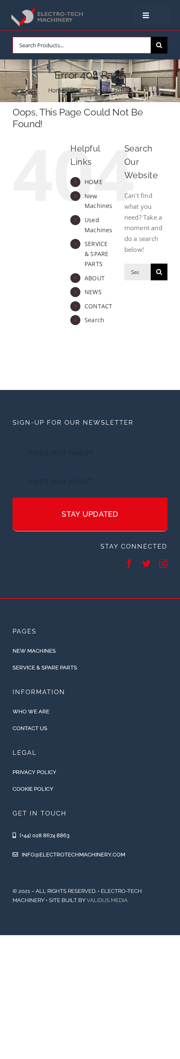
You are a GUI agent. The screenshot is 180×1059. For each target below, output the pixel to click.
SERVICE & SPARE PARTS (97, 254)
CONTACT (99, 306)
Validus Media (107, 900)
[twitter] (146, 563)
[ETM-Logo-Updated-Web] (48, 9)
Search (94, 320)
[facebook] (129, 563)
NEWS (93, 292)
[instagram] (163, 563)
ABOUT (95, 278)
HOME (94, 182)
